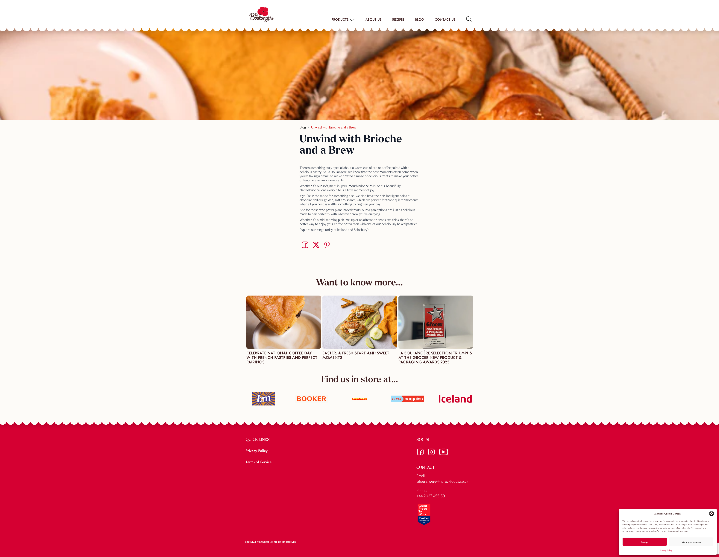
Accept (644, 542)
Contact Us (445, 19)
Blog (419, 19)
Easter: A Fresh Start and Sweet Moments (355, 355)
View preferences (691, 542)
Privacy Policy (666, 550)
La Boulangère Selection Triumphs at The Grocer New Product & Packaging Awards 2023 (435, 357)
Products (340, 19)
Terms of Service (258, 461)
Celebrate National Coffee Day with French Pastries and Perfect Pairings (281, 357)
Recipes (398, 19)
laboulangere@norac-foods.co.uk (442, 482)
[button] (711, 513)
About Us (373, 19)
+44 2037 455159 (430, 496)
